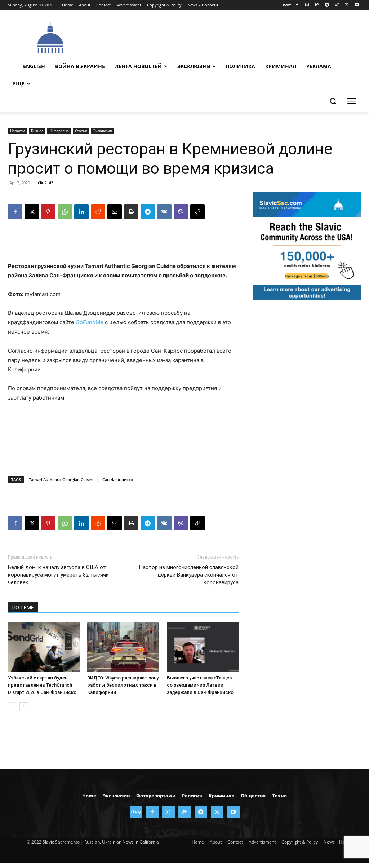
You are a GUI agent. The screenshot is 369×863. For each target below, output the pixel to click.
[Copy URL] (197, 211)
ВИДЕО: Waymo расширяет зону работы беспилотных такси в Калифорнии (123, 685)
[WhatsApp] (65, 211)
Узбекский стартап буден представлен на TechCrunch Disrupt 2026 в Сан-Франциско (42, 685)
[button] (333, 101)
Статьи (81, 130)
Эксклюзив (102, 130)
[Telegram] (327, 5)
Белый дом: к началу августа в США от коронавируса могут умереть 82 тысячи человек (58, 575)
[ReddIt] (98, 211)
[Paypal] (317, 5)
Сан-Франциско (117, 479)
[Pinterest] (48, 211)
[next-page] (23, 706)
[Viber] (181, 211)
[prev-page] (12, 706)
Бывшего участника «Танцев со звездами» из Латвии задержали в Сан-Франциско (200, 685)
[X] (347, 5)
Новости (17, 130)
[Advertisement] (224, 36)
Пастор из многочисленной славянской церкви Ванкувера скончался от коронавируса (189, 575)
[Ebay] (287, 5)
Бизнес (37, 130)
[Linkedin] (81, 211)
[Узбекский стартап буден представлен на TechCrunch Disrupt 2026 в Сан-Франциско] (44, 647)
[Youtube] (357, 5)
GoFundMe (89, 322)
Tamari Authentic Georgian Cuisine (61, 479)
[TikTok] (337, 5)
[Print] (131, 211)
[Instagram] (307, 5)
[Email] (114, 211)
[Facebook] (297, 5)
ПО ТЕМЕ (23, 608)
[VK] (164, 211)
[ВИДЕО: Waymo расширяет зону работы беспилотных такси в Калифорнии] (123, 647)
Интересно (59, 130)
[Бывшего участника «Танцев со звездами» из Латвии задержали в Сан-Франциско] (203, 647)
